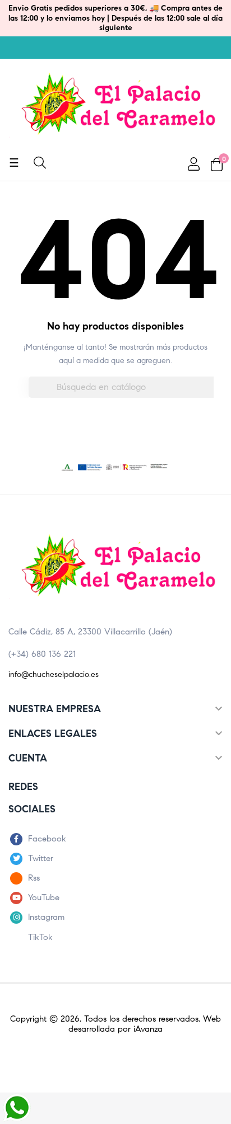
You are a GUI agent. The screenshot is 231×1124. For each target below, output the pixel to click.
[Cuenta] (192, 164)
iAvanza (148, 1029)
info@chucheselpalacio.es (53, 674)
